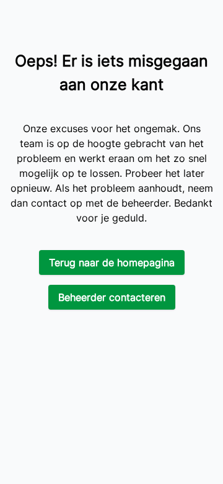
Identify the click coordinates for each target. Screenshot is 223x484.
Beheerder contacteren (111, 297)
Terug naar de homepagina (112, 262)
